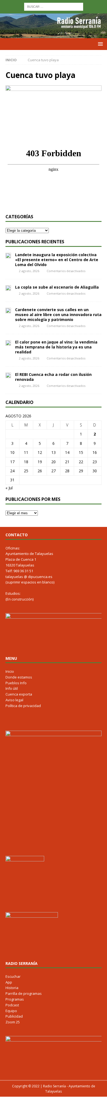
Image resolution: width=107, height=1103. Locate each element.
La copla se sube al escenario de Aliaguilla (57, 287)
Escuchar (13, 976)
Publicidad (14, 1016)
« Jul (9, 487)
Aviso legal (14, 699)
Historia (11, 987)
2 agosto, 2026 (29, 271)
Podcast (12, 1005)
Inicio (9, 671)
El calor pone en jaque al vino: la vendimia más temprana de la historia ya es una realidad (56, 346)
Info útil (11, 688)
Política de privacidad (23, 705)
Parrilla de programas (23, 993)
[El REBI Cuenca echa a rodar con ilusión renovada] (8, 375)
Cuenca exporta (18, 694)
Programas (14, 999)
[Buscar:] (53, 6)
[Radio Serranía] (53, 35)
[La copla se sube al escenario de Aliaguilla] (8, 288)
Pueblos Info (16, 682)
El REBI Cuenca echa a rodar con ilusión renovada (53, 377)
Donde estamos (18, 677)
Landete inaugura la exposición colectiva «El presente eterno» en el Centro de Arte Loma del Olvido (56, 259)
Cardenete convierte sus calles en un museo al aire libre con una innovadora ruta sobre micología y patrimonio (58, 314)
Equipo (11, 1010)
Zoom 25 (12, 1022)
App (8, 982)
